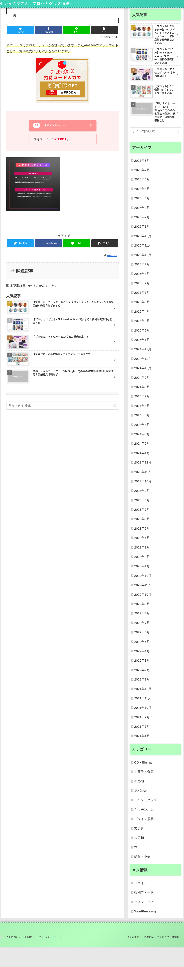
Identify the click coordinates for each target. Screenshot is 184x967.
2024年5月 (142, 415)
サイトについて (12, 936)
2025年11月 (142, 245)
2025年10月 (142, 255)
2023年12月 (142, 462)
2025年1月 (142, 340)
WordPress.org (145, 911)
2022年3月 (142, 660)
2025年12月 (142, 236)
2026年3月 (142, 208)
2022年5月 (142, 642)
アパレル (140, 791)
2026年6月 (142, 179)
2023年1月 (142, 566)
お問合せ (30, 936)
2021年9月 (142, 717)
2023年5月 (142, 528)
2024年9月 (142, 377)
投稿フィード (144, 892)
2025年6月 (142, 292)
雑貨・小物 (142, 857)
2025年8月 (142, 274)
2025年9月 (142, 264)
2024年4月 (142, 425)
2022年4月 (142, 651)
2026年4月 (142, 198)
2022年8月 (142, 613)
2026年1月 (142, 226)
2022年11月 (142, 585)
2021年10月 (142, 707)
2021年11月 (142, 698)
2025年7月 (142, 283)
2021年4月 (142, 736)
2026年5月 (142, 189)
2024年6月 (142, 406)
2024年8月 (142, 387)
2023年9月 (142, 491)
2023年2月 (142, 557)
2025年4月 (142, 311)
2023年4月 (142, 538)
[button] (115, 406)
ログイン (140, 883)
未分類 (139, 838)
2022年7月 (142, 623)
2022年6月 (142, 632)
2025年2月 (142, 330)
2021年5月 (142, 726)
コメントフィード (147, 902)
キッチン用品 (144, 809)
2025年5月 (142, 302)
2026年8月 (142, 160)
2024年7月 (142, 396)
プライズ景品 (144, 819)
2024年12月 (142, 349)
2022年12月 (142, 575)
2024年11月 (142, 359)
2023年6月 (142, 519)
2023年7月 (142, 509)
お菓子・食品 (144, 772)
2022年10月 (142, 594)
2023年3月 (142, 547)
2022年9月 (142, 604)
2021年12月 (142, 689)
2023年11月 (142, 472)
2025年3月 (142, 321)
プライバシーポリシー (51, 936)
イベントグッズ (145, 800)
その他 (139, 781)
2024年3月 (142, 434)
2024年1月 (142, 453)
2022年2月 (142, 670)
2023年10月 (142, 481)
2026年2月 (142, 217)
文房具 (139, 828)
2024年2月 (142, 443)
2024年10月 (142, 368)
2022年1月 (142, 679)
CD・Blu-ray (143, 762)
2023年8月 (142, 500)
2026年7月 (142, 170)
